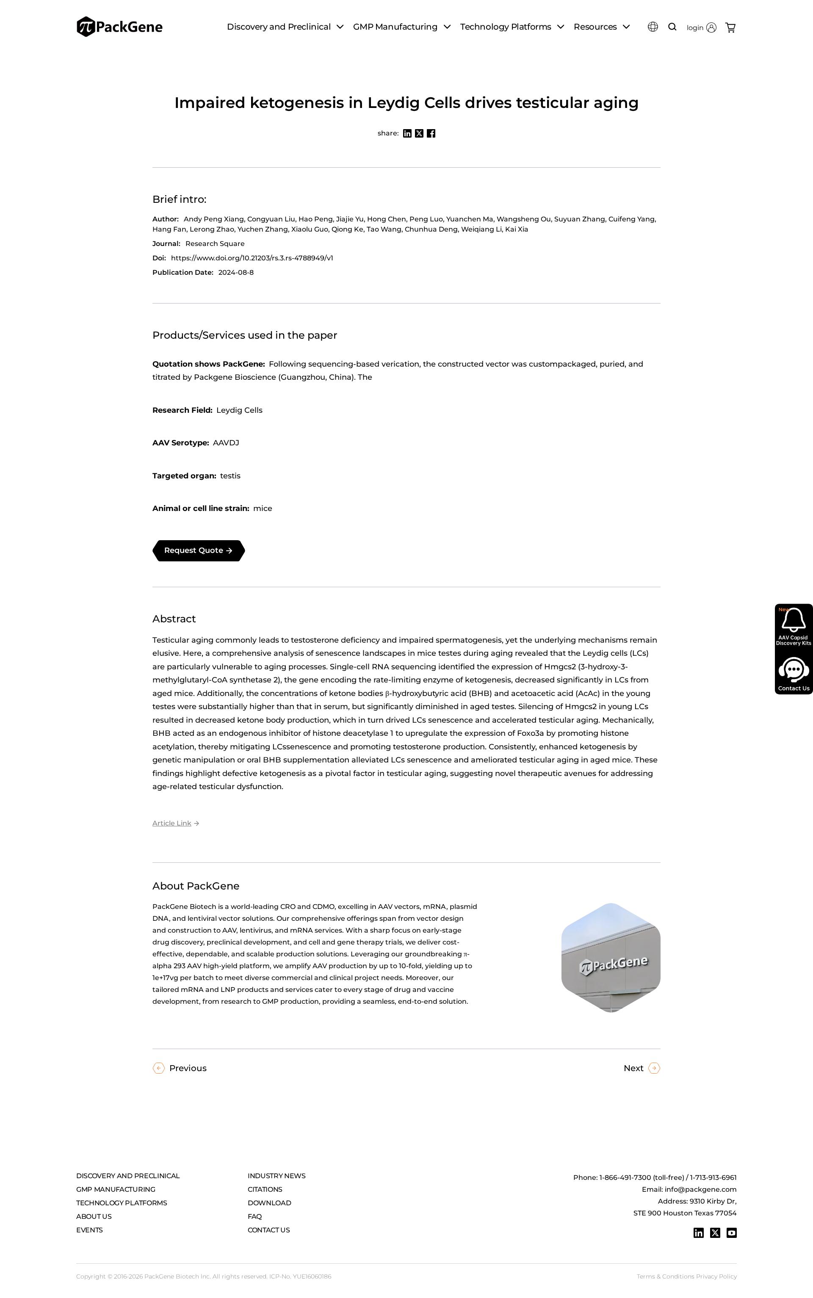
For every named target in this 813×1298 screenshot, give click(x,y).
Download (269, 1203)
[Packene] (119, 26)
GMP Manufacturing (115, 1189)
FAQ (255, 1216)
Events (89, 1230)
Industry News (277, 1176)
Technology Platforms (121, 1203)
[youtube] (732, 1233)
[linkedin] (699, 1233)
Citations (265, 1189)
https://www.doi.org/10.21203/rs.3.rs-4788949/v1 (252, 258)
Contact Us (269, 1230)
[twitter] (715, 1233)
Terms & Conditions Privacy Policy (687, 1276)
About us (93, 1216)
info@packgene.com (701, 1189)
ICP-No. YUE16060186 (300, 1276)
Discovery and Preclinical (128, 1176)
